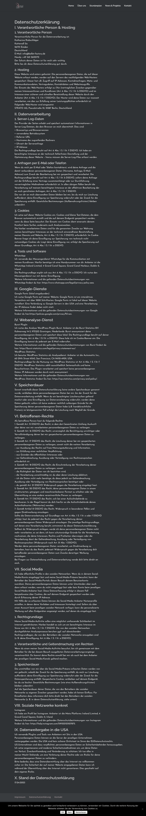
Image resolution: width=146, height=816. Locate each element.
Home (71, 6)
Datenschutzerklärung (40, 797)
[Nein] (142, 809)
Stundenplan (96, 6)
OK (62, 812)
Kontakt (127, 6)
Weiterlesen (81, 812)
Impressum (20, 797)
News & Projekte (113, 6)
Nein (70, 812)
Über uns (81, 6)
